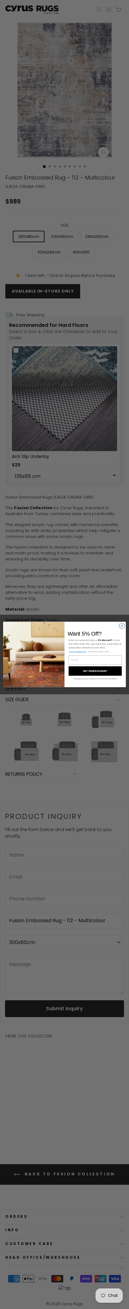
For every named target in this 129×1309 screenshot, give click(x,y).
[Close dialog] (122, 626)
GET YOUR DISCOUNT (95, 671)
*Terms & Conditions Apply (77, 651)
